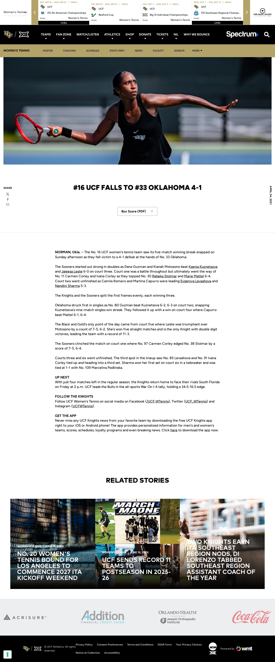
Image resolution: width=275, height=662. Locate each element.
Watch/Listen (87, 34)
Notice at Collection (88, 652)
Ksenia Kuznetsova (203, 267)
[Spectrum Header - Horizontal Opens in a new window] (242, 34)
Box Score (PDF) (139, 212)
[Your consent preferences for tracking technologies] (7, 654)
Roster (48, 50)
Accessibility (112, 652)
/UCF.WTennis (158, 401)
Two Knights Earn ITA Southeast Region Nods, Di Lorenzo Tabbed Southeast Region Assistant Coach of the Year (221, 560)
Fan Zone (63, 34)
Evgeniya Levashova (195, 281)
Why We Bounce (197, 34)
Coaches (69, 50)
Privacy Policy (84, 644)
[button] (34, 12)
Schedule (92, 50)
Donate (145, 34)
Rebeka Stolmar (164, 276)
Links (64, 22)
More (196, 50)
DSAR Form (165, 644)
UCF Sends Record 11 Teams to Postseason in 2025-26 (136, 569)
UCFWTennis (83, 406)
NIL (176, 34)
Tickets (162, 34)
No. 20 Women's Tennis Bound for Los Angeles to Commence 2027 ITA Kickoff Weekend (49, 566)
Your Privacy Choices (189, 644)
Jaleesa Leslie (71, 271)
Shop (129, 34)
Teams (46, 34)
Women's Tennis (29, 546)
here (173, 430)
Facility (158, 50)
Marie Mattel (194, 276)
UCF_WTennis (196, 401)
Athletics (112, 34)
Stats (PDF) (117, 50)
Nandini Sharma (67, 286)
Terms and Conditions (140, 644)
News (138, 50)
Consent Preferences (110, 644)
